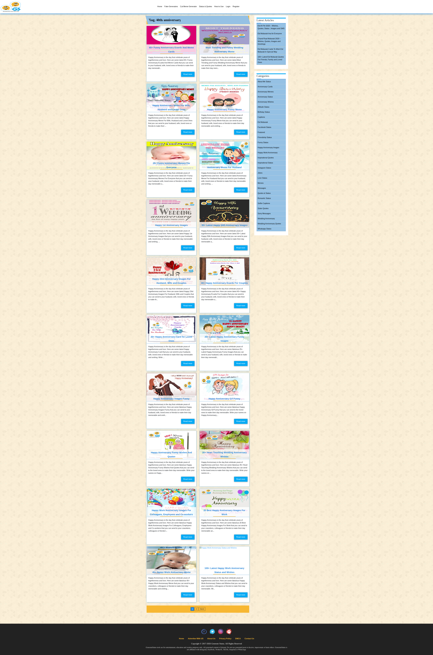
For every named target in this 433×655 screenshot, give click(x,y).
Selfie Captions (264, 203)
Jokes (260, 173)
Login (228, 6)
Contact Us (249, 639)
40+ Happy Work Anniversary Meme (171, 572)
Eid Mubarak (263, 122)
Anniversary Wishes (266, 102)
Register (236, 6)
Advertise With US (195, 639)
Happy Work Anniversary (268, 153)
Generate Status (217, 643)
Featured (261, 132)
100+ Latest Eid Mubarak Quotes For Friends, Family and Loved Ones (271, 59)
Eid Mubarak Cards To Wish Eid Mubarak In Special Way (270, 50)
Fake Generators (171, 6)
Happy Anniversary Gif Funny (224, 398)
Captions (261, 117)
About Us (211, 639)
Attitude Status (263, 107)
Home (159, 6)
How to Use (219, 6)
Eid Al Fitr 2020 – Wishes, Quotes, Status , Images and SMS (271, 27)
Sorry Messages (264, 213)
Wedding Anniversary (266, 219)
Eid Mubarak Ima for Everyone (270, 34)
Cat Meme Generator (188, 6)
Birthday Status (264, 112)
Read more (187, 74)
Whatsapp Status (264, 229)
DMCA (238, 639)
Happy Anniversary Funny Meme (224, 109)
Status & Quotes (205, 6)
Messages (262, 188)
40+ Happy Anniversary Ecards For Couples (224, 283)
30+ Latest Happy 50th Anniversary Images (224, 225)
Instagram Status (264, 168)
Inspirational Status (265, 163)
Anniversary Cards (265, 87)
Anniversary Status (265, 97)
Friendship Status (265, 137)
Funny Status (263, 142)
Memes (261, 183)
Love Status (262, 178)
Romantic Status (264, 198)
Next (202, 609)
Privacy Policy (225, 639)
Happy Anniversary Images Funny (171, 398)
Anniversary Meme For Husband (224, 167)
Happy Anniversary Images (268, 147)
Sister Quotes (263, 208)
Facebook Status (264, 127)
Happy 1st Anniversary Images (171, 225)
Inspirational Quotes (266, 158)
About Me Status (264, 82)
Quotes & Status (264, 193)
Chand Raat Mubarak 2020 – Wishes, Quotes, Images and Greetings (269, 41)
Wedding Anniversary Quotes (269, 224)
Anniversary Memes (266, 92)
